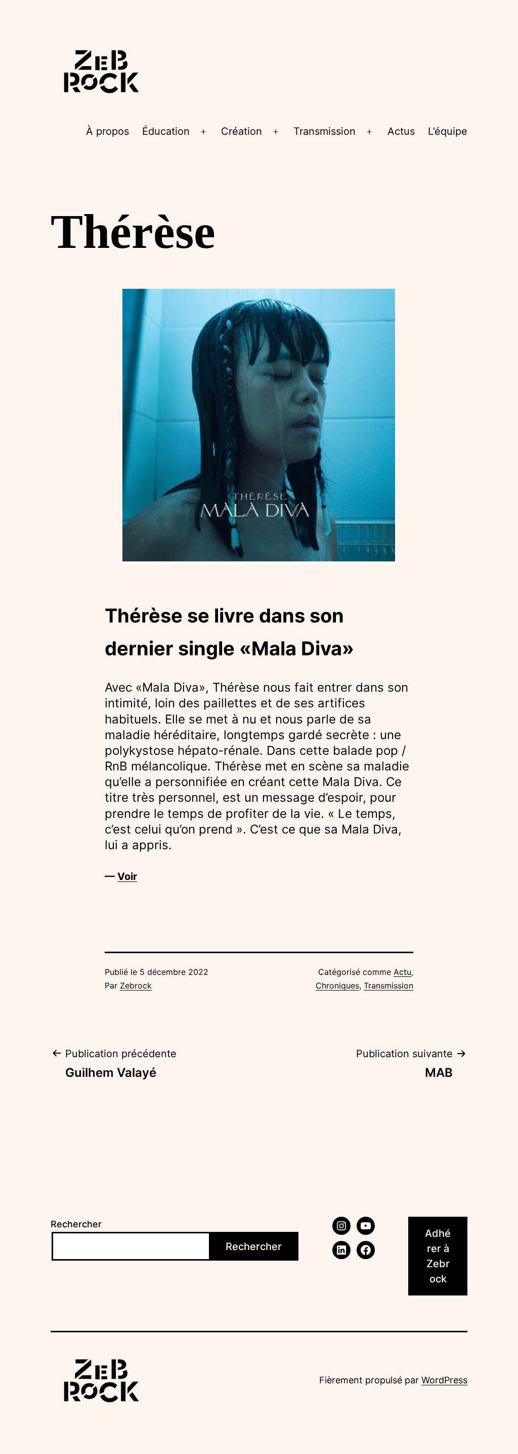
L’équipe (447, 131)
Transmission (324, 131)
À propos (107, 131)
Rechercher (76, 1224)
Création (241, 131)
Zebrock (136, 985)
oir (130, 876)
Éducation (166, 131)
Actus (401, 131)
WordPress (444, 1380)
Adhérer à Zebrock (438, 1256)
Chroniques (337, 985)
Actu (402, 972)
